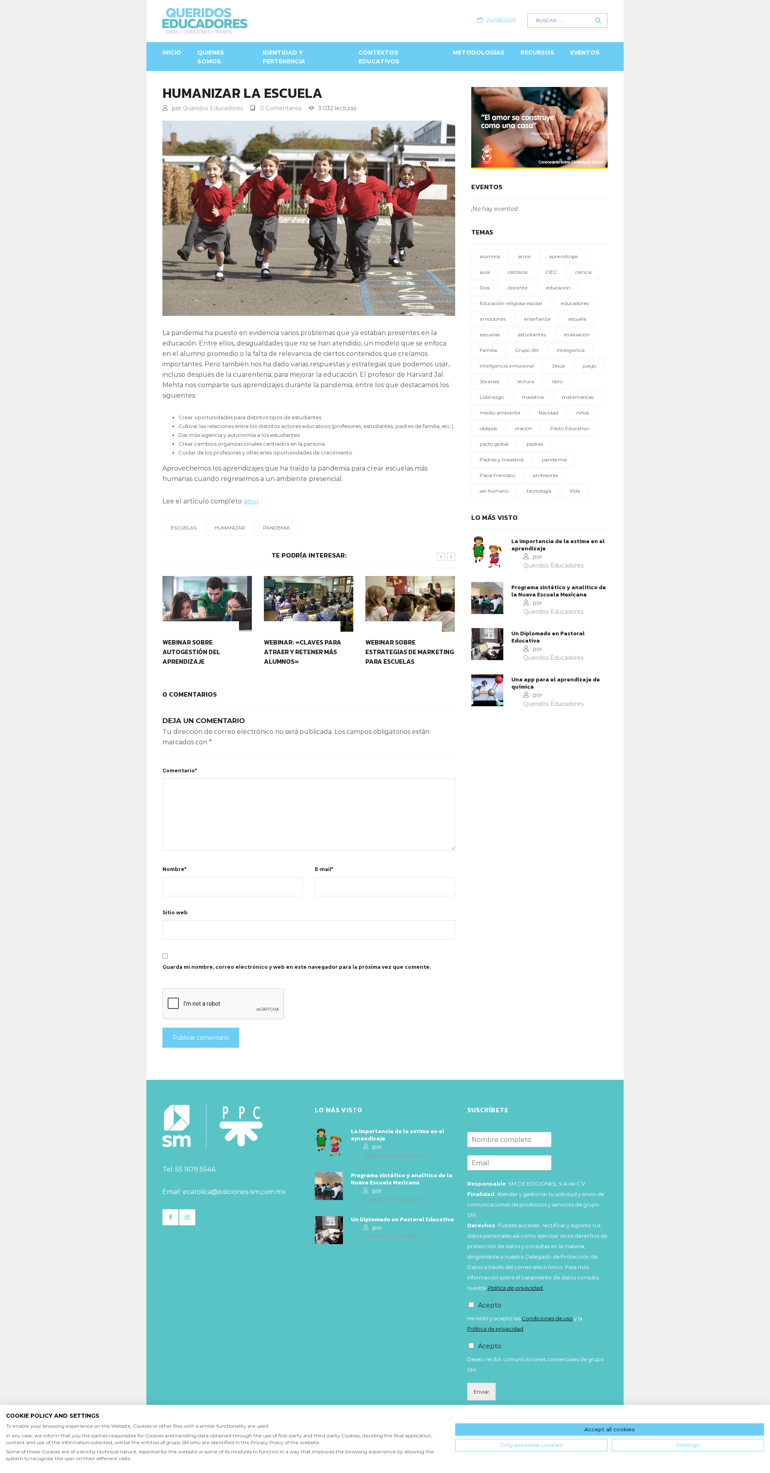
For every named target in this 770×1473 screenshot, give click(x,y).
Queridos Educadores (213, 108)
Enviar (481, 1391)
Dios (485, 288)
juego (589, 366)
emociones (493, 319)
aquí (250, 501)
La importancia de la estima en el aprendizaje (558, 545)
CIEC (551, 272)
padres (535, 444)
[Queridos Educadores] (248, 21)
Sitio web (175, 912)
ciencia (583, 272)
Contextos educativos (379, 57)
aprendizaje (563, 256)
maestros (533, 397)
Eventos (585, 52)
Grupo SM (527, 350)
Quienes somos (210, 57)
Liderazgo (492, 397)
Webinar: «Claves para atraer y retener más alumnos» (302, 651)
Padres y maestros (502, 460)
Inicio (171, 52)
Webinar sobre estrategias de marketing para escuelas (409, 651)
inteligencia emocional (507, 366)
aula (485, 272)
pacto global (494, 444)
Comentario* (179, 771)
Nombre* (174, 869)
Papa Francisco (497, 475)
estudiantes (532, 334)
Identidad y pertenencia (284, 57)
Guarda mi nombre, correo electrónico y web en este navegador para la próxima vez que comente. (296, 967)
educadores (575, 303)
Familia (488, 350)
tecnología (539, 491)
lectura (525, 381)
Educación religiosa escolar (511, 303)
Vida (574, 491)
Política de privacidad (495, 1328)
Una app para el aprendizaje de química (555, 683)
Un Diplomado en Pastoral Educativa (548, 637)
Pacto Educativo (569, 428)
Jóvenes (489, 381)
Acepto (489, 1305)
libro (557, 381)
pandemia (276, 528)
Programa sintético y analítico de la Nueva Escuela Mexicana (558, 591)
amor (524, 256)
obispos (488, 428)
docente (518, 288)
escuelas (184, 528)
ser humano (494, 491)
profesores (545, 475)
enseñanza (537, 319)
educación (558, 288)
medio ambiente (500, 413)
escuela (577, 319)
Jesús (558, 366)
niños (582, 413)
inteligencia (571, 350)
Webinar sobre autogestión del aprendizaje (191, 651)
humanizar (230, 528)
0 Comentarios (281, 108)
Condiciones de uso (547, 1318)
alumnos (490, 256)
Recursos (537, 52)
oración (523, 428)
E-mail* (324, 869)
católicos (517, 272)
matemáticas (578, 397)
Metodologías (479, 52)
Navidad (548, 413)
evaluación (577, 334)
